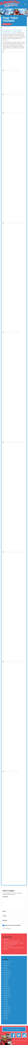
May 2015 (6, 1002)
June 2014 (6, 1017)
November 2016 (7, 974)
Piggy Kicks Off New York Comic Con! (11, 941)
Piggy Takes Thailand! (10, 19)
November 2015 (7, 992)
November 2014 (7, 1008)
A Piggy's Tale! (10, 4)
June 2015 (6, 1001)
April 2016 (6, 984)
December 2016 (7, 972)
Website (5, 920)
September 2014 (7, 1011)
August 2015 (6, 997)
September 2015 (7, 995)
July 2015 (6, 999)
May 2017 (6, 967)
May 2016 (6, 983)
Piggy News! (6, 939)
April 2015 (6, 1004)
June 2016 (6, 981)
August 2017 (6, 965)
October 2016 (6, 976)
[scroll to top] (14, 1043)
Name (4, 911)
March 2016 (6, 986)
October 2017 (6, 963)
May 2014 (6, 1018)
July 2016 (6, 979)
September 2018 (7, 961)
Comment (5, 896)
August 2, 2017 (7, 24)
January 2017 (6, 970)
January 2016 (6, 990)
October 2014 (6, 1010)
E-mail (4, 915)
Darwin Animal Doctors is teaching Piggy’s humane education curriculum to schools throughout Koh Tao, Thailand (12, 31)
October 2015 (6, 993)
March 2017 (6, 968)
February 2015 (7, 1006)
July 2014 (6, 1015)
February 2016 (7, 988)
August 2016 (6, 977)
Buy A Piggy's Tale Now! (14, 1029)
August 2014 (6, 1013)
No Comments (6, 26)
